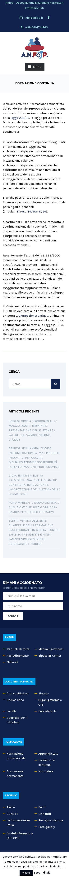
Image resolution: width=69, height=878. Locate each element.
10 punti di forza (18, 649)
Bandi (42, 807)
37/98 (20, 211)
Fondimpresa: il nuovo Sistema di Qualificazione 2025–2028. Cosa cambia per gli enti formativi (34, 507)
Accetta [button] (26, 872)
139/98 (31, 211)
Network (13, 662)
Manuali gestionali (51, 649)
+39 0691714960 (36, 27)
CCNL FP (13, 814)
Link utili (44, 814)
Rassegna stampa (50, 820)
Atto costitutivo (18, 693)
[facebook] (49, 18)
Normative (45, 771)
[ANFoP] (34, 48)
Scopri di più (42, 872)
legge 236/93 (20, 118)
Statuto (43, 693)
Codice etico (15, 700)
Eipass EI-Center (49, 655)
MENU (37, 67)
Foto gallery (46, 827)
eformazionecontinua (33, 315)
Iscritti (11, 711)
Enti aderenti (47, 711)
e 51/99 (41, 211)
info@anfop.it (33, 17)
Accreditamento (18, 655)
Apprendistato (48, 753)
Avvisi (11, 807)
